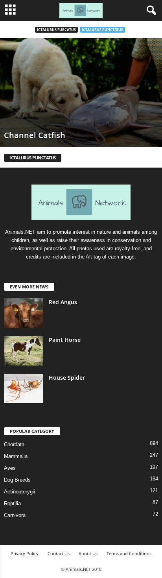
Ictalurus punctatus (102, 29)
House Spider (67, 377)
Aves (10, 468)
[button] (149, 10)
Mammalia (16, 456)
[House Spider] (23, 388)
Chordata (14, 444)
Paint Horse (65, 339)
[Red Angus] (23, 313)
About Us (88, 553)
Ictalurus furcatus (56, 29)
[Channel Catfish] (81, 92)
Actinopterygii (19, 492)
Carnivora (15, 515)
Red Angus (63, 302)
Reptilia (12, 503)
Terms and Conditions (129, 553)
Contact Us (59, 553)
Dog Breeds (17, 480)
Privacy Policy (25, 553)
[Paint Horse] (23, 351)
